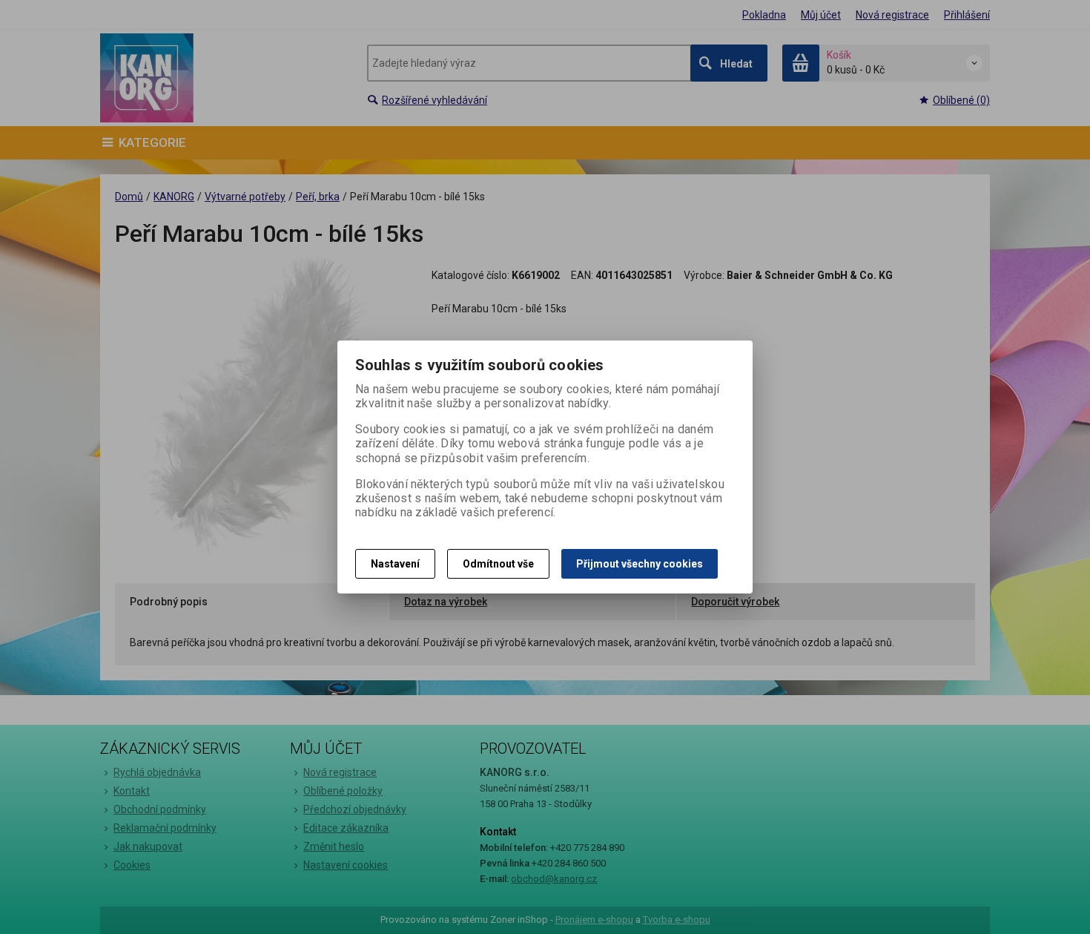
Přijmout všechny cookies (639, 564)
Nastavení (395, 564)
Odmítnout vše (498, 564)
